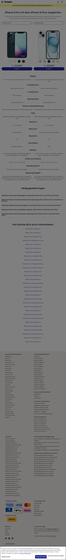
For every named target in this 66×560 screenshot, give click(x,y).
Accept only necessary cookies (56, 555)
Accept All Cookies (41, 556)
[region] (33, 553)
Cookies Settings (5, 556)
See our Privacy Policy (25, 553)
